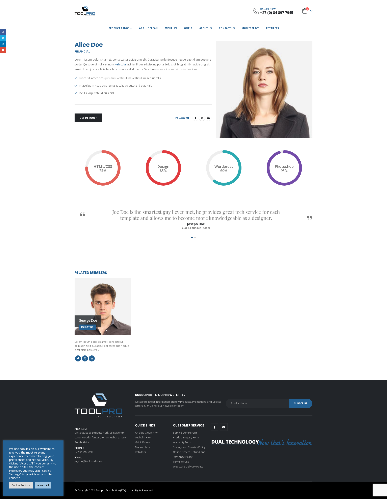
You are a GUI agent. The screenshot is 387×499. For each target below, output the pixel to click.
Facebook (195, 118)
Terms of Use (181, 461)
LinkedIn (208, 118)
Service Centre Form (185, 432)
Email (3, 50)
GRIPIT (188, 28)
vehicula (120, 64)
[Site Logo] (85, 10)
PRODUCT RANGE (118, 28)
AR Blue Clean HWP (146, 432)
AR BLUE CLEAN (148, 28)
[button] (192, 237)
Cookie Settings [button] (20, 485)
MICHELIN (171, 28)
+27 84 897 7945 (84, 452)
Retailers (272, 28)
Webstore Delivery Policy (188, 466)
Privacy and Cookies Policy (189, 447)
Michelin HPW (143, 437)
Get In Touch (88, 118)
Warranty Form (182, 442)
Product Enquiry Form (186, 437)
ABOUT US (205, 28)
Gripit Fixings (143, 442)
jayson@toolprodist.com (89, 461)
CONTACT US (227, 28)
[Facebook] (214, 427)
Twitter (202, 118)
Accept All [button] (43, 485)
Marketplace (250, 28)
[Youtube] (224, 427)
